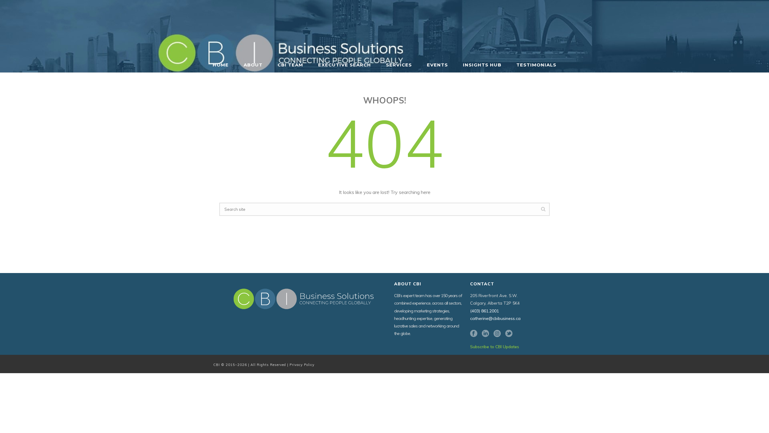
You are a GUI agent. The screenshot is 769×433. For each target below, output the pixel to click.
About (253, 65)
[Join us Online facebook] (473, 334)
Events (437, 65)
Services (399, 65)
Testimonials (536, 65)
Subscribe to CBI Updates (494, 346)
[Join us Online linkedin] (485, 334)
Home (221, 65)
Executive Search (344, 65)
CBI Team (290, 65)
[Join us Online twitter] (508, 334)
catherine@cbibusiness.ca (495, 318)
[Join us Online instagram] (497, 334)
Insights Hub (482, 65)
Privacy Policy (302, 365)
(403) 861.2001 (484, 311)
